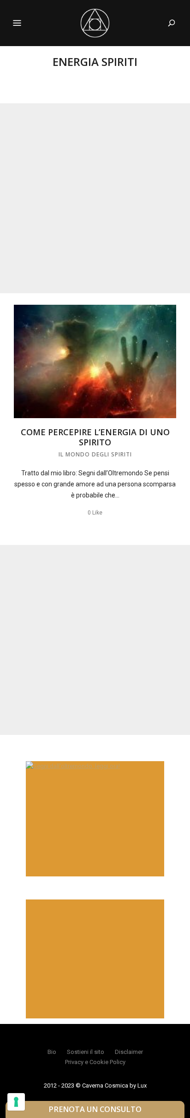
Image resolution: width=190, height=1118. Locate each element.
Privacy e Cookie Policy (95, 1062)
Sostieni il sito (85, 1051)
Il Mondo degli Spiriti (95, 454)
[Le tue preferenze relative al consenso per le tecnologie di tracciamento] (16, 1102)
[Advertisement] (95, 198)
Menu (17, 23)
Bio (52, 1051)
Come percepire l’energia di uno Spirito (95, 437)
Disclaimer (129, 1051)
